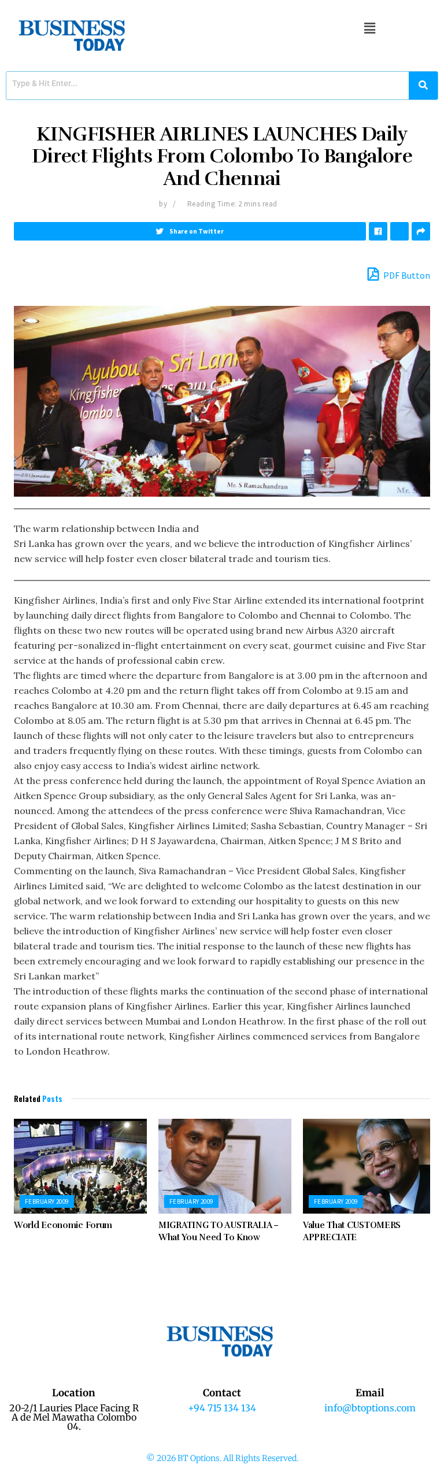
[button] (370, 28)
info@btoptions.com (370, 1408)
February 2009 (47, 1201)
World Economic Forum (63, 1225)
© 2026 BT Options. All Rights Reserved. (222, 1458)
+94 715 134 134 (222, 1408)
